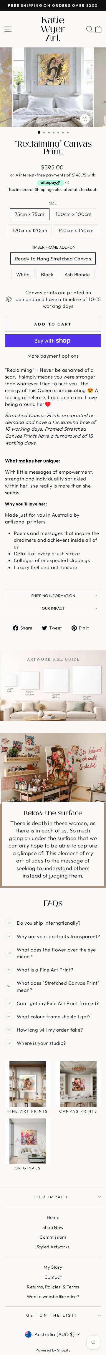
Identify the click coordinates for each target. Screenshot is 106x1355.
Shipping (43, 189)
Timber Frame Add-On (53, 247)
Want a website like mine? (53, 1296)
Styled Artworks (53, 1247)
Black (47, 274)
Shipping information (53, 595)
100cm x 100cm (73, 214)
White (23, 274)
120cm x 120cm (30, 230)
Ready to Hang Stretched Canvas (53, 258)
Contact (53, 1277)
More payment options (53, 356)
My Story (53, 1267)
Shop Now (52, 1227)
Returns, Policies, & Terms (53, 1287)
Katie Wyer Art (53, 29)
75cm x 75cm (29, 214)
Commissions (53, 1237)
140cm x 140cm (75, 230)
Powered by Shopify (53, 1350)
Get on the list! (51, 1315)
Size (53, 203)
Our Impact (53, 608)
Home (53, 1217)
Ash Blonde (77, 274)
